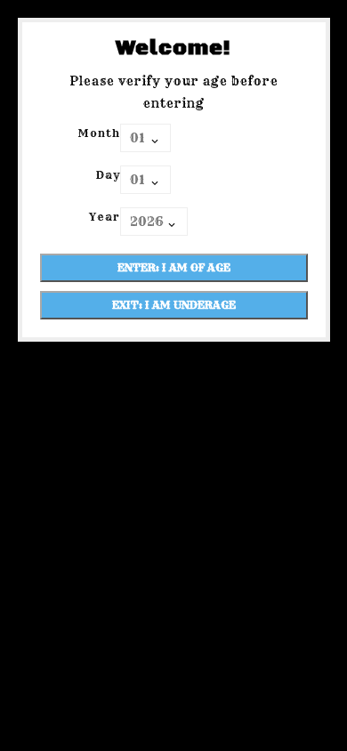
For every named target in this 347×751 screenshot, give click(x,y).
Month (99, 133)
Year (104, 216)
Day (108, 175)
